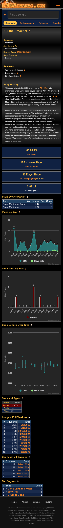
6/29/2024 (24, 434)
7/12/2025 (23, 470)
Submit (49, 502)
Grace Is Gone (16, 494)
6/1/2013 (25, 428)
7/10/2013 (24, 446)
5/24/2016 (24, 437)
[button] (29, 31)
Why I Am (44, 88)
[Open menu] (58, 4)
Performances (27, 23)
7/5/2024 (25, 443)
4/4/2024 (25, 452)
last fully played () (32, 176)
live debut (31, 152)
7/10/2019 (23, 467)
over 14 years (31, 164)
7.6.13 (54, 96)
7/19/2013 (24, 440)
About (25, 502)
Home (14, 502)
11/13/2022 (23, 473)
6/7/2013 (25, 424)
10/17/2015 (24, 431)
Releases (43, 23)
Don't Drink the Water (20, 488)
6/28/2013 (23, 476)
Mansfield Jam (24, 52)
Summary (10, 23)
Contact (36, 502)
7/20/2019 (23, 464)
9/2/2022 (25, 449)
